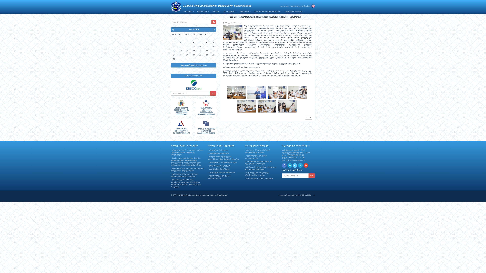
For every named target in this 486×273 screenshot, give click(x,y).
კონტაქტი (306, 6)
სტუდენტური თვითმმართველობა (222, 172)
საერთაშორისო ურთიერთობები (267, 11)
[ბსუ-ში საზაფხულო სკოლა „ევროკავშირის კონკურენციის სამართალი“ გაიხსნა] (237, 92)
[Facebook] (284, 165)
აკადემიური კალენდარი (219, 153)
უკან (309, 117)
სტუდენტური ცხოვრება (294, 11)
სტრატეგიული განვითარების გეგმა (223, 162)
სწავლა (215, 11)
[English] (312, 6)
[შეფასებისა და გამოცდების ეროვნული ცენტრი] (181, 127)
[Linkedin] (300, 165)
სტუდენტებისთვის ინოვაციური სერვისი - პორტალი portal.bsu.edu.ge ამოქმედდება (187, 152)
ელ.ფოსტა (284, 6)
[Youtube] (306, 165)
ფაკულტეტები (230, 11)
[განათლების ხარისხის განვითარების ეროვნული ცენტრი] (206, 107)
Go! (213, 93)
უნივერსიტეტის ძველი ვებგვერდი (259, 178)
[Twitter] (295, 165)
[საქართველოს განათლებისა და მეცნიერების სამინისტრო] (181, 107)
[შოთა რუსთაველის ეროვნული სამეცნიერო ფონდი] (206, 127)
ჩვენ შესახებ (202, 11)
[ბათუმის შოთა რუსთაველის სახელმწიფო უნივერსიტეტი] (176, 7)
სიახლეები (188, 11)
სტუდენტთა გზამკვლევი (218, 150)
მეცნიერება (245, 11)
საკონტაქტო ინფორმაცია (219, 169)
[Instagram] (290, 165)
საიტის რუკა (295, 6)
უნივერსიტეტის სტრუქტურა (220, 166)
